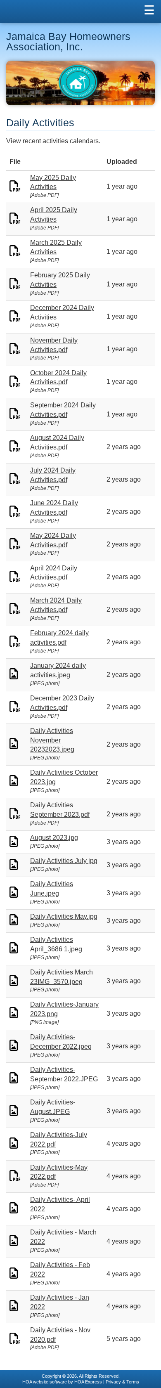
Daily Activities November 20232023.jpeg (52, 740)
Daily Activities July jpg (63, 860)
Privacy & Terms (122, 1381)
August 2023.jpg (54, 837)
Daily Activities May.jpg (63, 916)
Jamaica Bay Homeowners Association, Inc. (68, 41)
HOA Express (88, 1381)
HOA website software (44, 1381)
